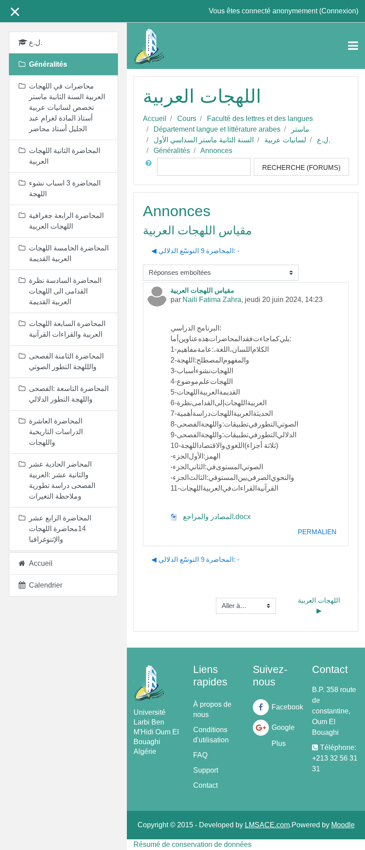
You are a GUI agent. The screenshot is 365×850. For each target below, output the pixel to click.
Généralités (172, 150)
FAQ (200, 755)
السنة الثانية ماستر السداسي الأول (204, 140)
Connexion (338, 11)
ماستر (300, 129)
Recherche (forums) (301, 167)
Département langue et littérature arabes (217, 129)
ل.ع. (323, 140)
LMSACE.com (267, 825)
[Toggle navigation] (353, 46)
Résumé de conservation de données (192, 844)
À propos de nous (212, 709)
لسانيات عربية (285, 140)
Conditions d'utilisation (211, 735)
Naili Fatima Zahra (211, 299)
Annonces (216, 150)
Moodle (343, 825)
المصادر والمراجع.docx (216, 516)
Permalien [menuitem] (317, 532)
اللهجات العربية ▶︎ (320, 605)
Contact (205, 785)
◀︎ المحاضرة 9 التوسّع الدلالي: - (195, 250)
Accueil (154, 118)
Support (205, 770)
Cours (186, 118)
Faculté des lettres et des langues (260, 118)
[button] (150, 167)
